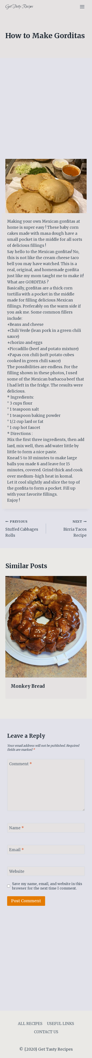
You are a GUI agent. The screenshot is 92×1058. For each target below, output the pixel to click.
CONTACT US (46, 1031)
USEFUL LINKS (60, 1023)
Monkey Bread (28, 686)
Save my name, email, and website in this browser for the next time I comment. (47, 886)
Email (16, 849)
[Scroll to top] (80, 1051)
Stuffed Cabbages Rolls (21, 529)
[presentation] (46, 627)
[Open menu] (82, 6)
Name (16, 827)
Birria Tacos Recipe (75, 529)
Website (16, 871)
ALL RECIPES (30, 1023)
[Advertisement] (46, 111)
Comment (20, 763)
